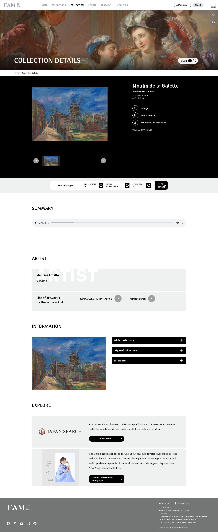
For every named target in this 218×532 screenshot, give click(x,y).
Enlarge (144, 108)
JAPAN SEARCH (147, 115)
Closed (198, 5)
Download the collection (153, 122)
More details (161, 185)
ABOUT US (122, 5)
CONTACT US (183, 503)
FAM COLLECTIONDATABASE (96, 298)
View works (105, 438)
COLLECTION (77, 5)
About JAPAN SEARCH (144, 130)
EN (213, 22)
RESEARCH (106, 5)
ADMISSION (181, 5)
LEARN (92, 5)
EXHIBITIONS (59, 5)
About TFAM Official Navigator (102, 479)
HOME (16, 73)
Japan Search (137, 298)
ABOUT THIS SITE (166, 503)
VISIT (44, 5)
